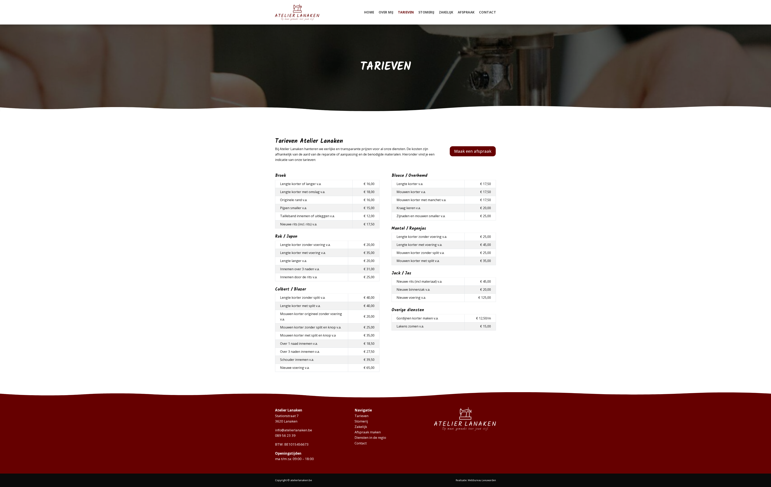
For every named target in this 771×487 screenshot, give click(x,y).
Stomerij (426, 12)
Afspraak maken (368, 432)
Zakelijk (446, 12)
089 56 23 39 (285, 435)
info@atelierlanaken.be (293, 430)
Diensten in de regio (370, 437)
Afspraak (466, 12)
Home (369, 12)
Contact (487, 12)
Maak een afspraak (472, 151)
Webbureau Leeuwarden (482, 480)
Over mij (386, 12)
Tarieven (406, 12)
